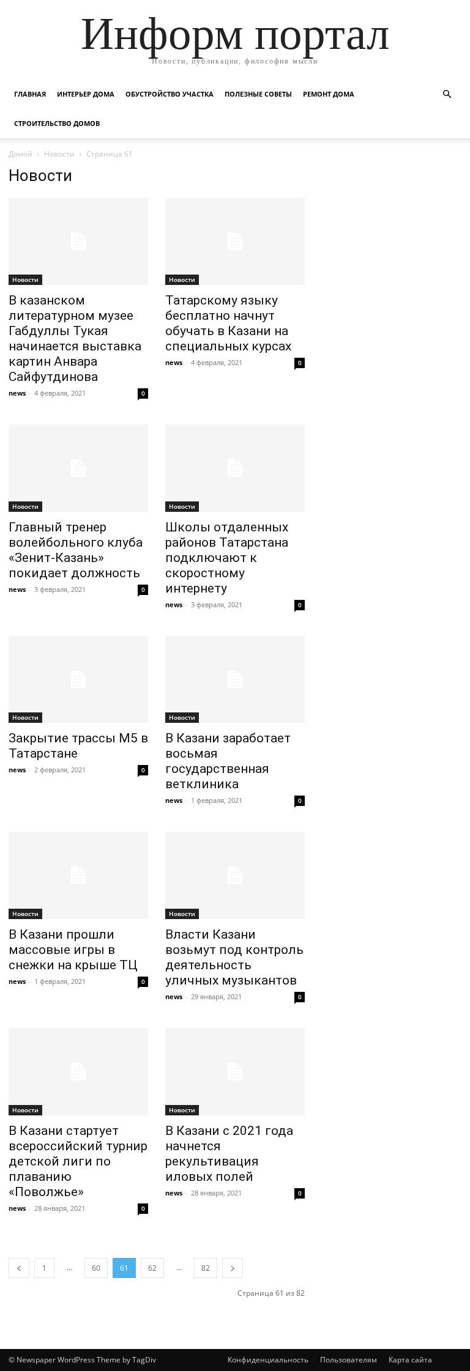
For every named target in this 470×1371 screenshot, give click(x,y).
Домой (20, 154)
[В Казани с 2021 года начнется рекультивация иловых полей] (235, 1071)
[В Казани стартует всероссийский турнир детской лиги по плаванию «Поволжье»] (78, 1071)
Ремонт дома (328, 93)
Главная (30, 93)
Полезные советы (258, 93)
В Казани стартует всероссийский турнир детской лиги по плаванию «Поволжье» (78, 1161)
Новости (59, 154)
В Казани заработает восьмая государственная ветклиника (228, 761)
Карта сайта (410, 1359)
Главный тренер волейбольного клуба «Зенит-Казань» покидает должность (76, 550)
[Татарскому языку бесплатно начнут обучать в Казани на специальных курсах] (235, 241)
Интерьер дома (85, 93)
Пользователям (348, 1359)
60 (96, 1268)
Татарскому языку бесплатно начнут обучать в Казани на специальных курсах (228, 323)
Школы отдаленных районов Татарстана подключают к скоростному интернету (226, 558)
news (17, 392)
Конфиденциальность (268, 1359)
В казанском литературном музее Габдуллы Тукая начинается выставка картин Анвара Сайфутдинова (75, 338)
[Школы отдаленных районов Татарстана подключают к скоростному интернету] (235, 468)
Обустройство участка (169, 93)
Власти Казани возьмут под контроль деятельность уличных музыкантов (234, 957)
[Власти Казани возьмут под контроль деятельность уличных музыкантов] (235, 875)
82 (205, 1268)
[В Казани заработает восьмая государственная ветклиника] (235, 679)
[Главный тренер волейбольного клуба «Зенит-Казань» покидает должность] (78, 468)
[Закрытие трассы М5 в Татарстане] (78, 679)
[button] (446, 94)
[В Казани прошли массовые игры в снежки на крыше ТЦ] (78, 875)
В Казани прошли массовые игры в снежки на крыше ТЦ (73, 949)
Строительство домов (57, 123)
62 (152, 1268)
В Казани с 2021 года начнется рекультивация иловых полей (229, 1153)
